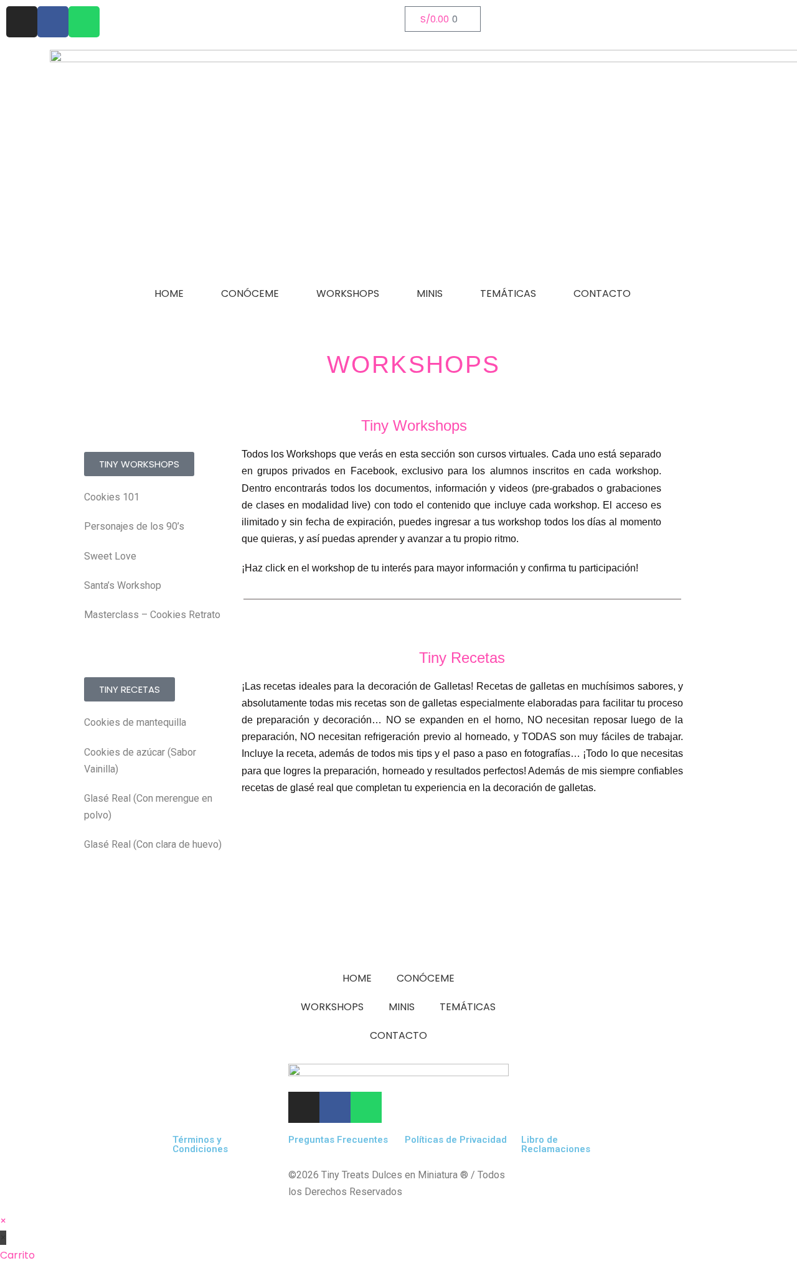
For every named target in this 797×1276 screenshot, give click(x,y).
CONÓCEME (250, 293)
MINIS (430, 293)
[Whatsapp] (84, 21)
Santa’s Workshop (122, 585)
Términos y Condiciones (200, 1144)
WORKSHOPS (347, 293)
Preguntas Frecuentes (338, 1139)
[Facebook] (52, 21)
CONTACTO (602, 293)
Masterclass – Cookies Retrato (152, 615)
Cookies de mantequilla (135, 722)
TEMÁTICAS (508, 293)
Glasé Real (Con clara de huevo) (153, 844)
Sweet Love (110, 556)
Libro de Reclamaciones (555, 1144)
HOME (169, 293)
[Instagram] (21, 21)
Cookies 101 (111, 497)
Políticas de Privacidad (456, 1139)
